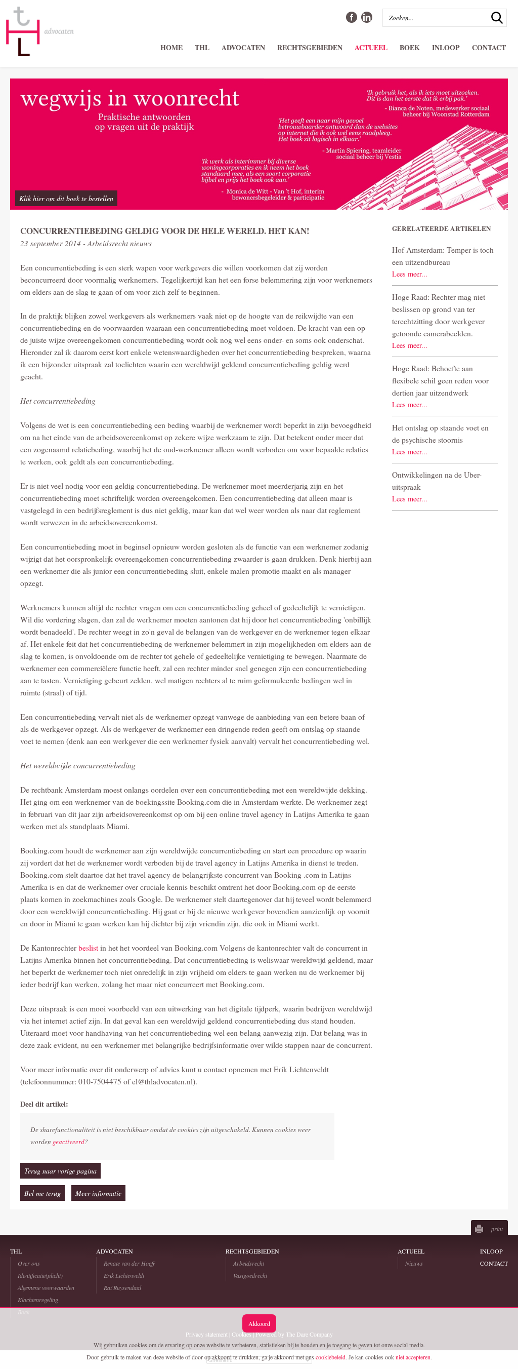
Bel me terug (42, 1193)
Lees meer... (409, 274)
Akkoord (259, 1323)
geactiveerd (68, 1141)
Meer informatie (98, 1193)
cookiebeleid (331, 1357)
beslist (89, 948)
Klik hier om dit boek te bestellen (66, 198)
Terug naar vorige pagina (60, 1171)
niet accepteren (413, 1357)
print (497, 1229)
